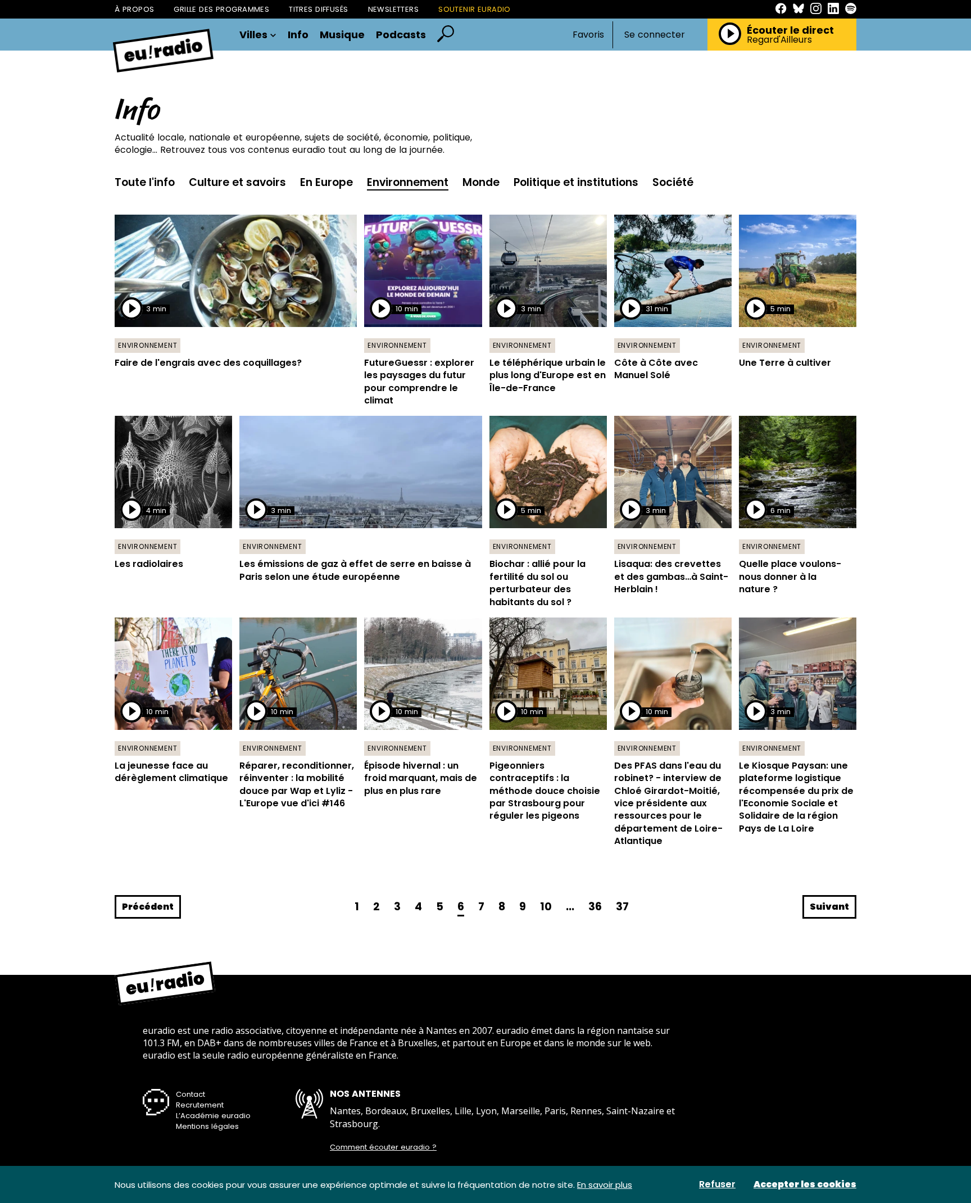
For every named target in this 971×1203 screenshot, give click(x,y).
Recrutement (200, 1105)
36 (595, 906)
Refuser (717, 1184)
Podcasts (401, 35)
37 (622, 906)
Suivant (829, 906)
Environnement (407, 182)
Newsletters (393, 9)
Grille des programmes (221, 9)
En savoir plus (604, 1185)
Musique (342, 35)
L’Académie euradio (213, 1115)
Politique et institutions (576, 182)
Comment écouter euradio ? (383, 1147)
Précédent (148, 906)
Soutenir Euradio (474, 9)
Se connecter (654, 34)
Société (672, 182)
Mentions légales (207, 1126)
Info (298, 35)
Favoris (588, 34)
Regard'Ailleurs (779, 39)
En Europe (326, 182)
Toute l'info (145, 182)
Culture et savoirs (237, 182)
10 (546, 906)
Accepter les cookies (805, 1184)
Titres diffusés (318, 9)
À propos (134, 9)
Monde (481, 182)
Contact (190, 1094)
